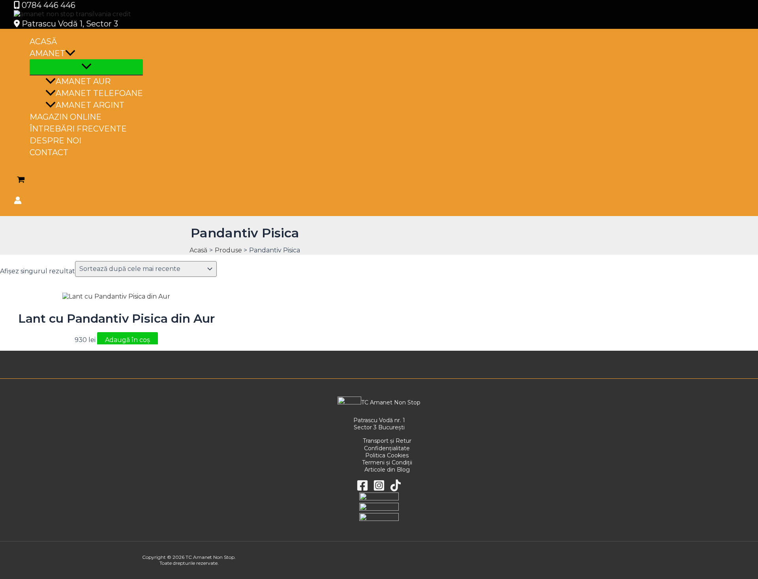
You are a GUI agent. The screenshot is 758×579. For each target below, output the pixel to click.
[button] (70, 53)
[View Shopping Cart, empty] (21, 180)
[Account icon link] (18, 201)
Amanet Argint (90, 105)
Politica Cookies (387, 455)
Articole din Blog (387, 469)
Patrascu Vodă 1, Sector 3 (69, 23)
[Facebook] (362, 489)
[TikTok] (396, 489)
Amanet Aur (83, 81)
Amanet (47, 53)
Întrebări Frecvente (78, 128)
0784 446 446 (47, 5)
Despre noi (55, 140)
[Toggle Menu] (86, 67)
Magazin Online (65, 117)
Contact (49, 152)
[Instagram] (379, 489)
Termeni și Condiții (387, 462)
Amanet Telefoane (99, 93)
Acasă (43, 41)
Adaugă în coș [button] (127, 340)
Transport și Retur (387, 440)
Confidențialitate (387, 448)
